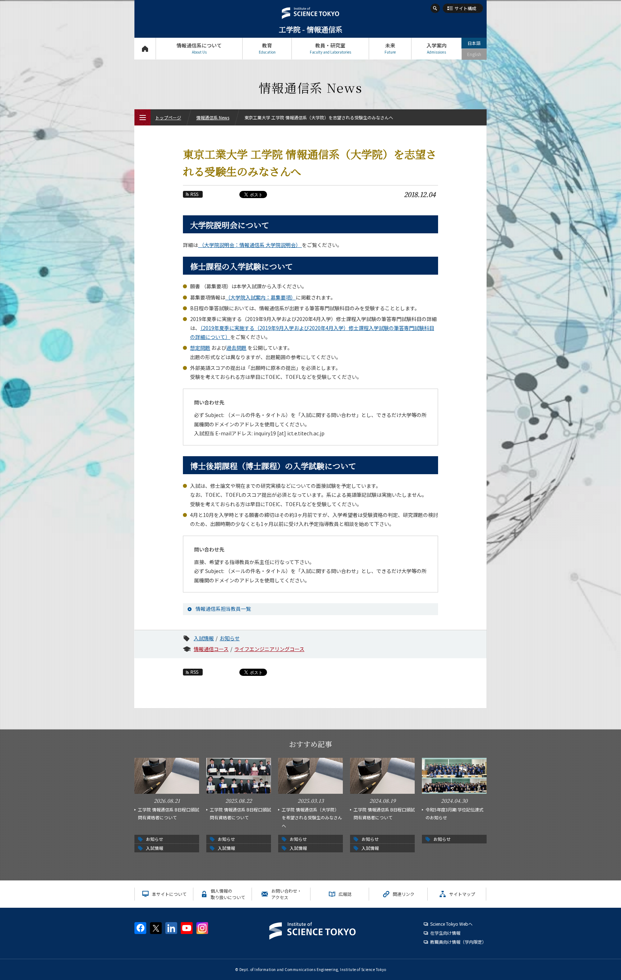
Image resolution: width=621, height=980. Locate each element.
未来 (390, 48)
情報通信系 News (212, 117)
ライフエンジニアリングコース (269, 648)
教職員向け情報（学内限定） (458, 942)
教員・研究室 (330, 48)
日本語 (474, 43)
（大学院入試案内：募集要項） (260, 297)
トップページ (145, 48)
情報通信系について (199, 48)
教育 (267, 48)
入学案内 (437, 48)
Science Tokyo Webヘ (451, 924)
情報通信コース (211, 648)
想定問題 (200, 347)
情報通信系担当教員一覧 (223, 608)
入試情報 (204, 638)
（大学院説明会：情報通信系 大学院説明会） (250, 244)
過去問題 (236, 347)
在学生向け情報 (445, 933)
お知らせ (230, 638)
